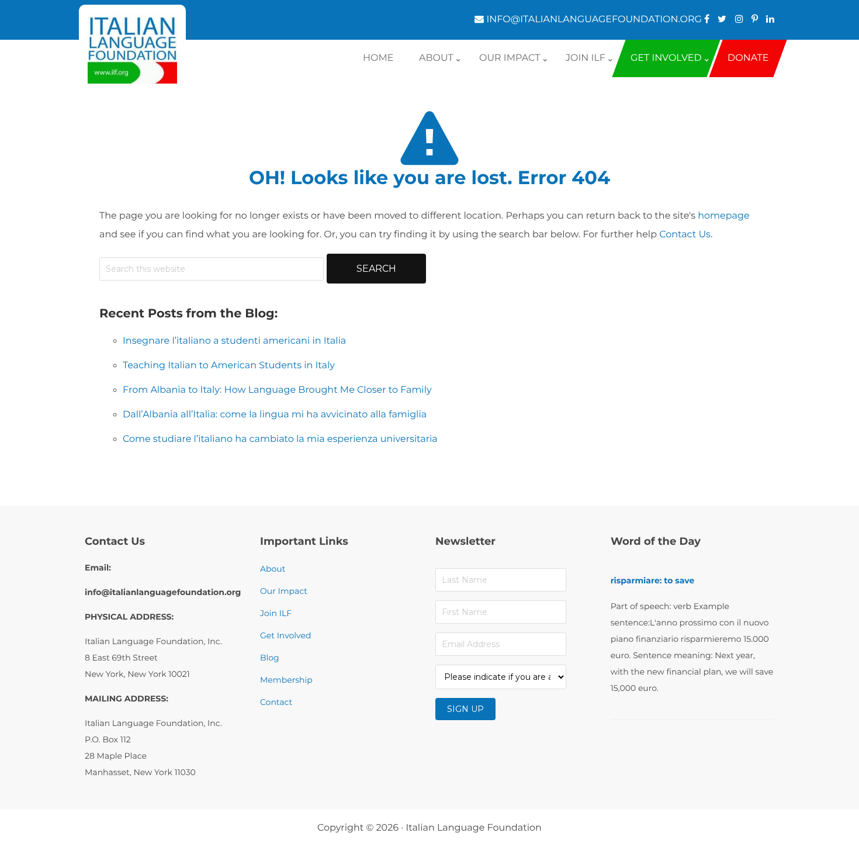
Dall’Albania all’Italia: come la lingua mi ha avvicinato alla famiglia (275, 414)
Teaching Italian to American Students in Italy (229, 365)
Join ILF (276, 613)
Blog (269, 657)
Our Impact (283, 591)
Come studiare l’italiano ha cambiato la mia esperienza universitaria (280, 439)
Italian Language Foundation (474, 828)
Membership (286, 680)
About (272, 568)
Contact (276, 702)
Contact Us (685, 234)
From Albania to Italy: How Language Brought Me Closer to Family (277, 390)
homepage (723, 216)
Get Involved (285, 635)
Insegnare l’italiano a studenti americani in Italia (234, 341)
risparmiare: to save (653, 580)
